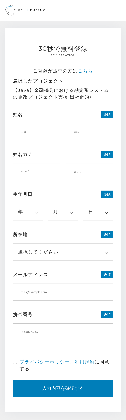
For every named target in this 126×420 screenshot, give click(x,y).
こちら (85, 71)
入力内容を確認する (63, 388)
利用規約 (84, 362)
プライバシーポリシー (45, 362)
